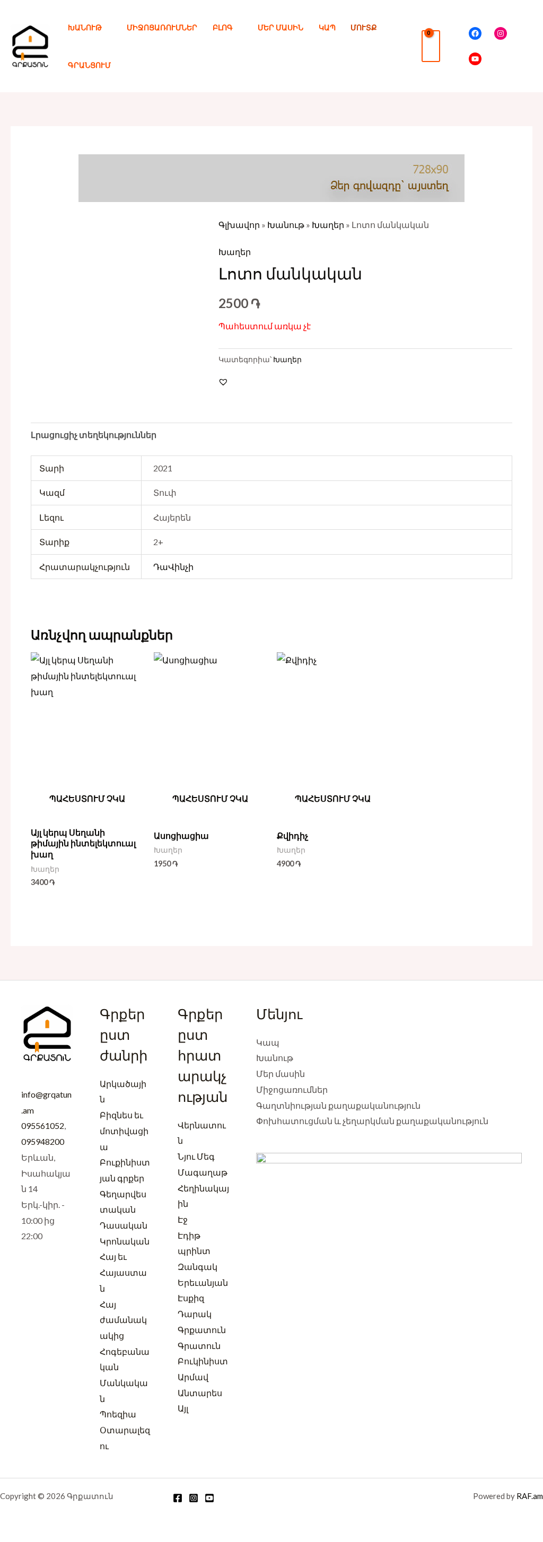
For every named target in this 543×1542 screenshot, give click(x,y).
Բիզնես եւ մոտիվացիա (124, 1130)
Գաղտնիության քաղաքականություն (338, 1105)
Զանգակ (197, 1266)
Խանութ (85, 27)
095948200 (42, 1141)
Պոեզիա (118, 1414)
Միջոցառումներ (162, 27)
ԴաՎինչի (173, 567)
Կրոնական (125, 1241)
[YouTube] (475, 58)
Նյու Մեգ (196, 1156)
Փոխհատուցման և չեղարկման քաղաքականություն (372, 1121)
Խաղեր (328, 225)
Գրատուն (199, 1346)
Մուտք (364, 27)
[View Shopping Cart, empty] (431, 46)
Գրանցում (89, 64)
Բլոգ (223, 27)
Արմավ (193, 1377)
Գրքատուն (202, 1330)
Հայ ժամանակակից (123, 1320)
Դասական (123, 1225)
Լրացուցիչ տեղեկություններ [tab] (93, 435)
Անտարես (200, 1393)
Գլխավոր (239, 225)
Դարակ (195, 1314)
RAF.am (529, 1496)
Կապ (327, 27)
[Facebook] (475, 33)
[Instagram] (500, 33)
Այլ (183, 1408)
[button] (454, 46)
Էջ (183, 1219)
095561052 (42, 1125)
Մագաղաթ (202, 1172)
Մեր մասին (280, 27)
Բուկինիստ (203, 1361)
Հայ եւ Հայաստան (123, 1272)
